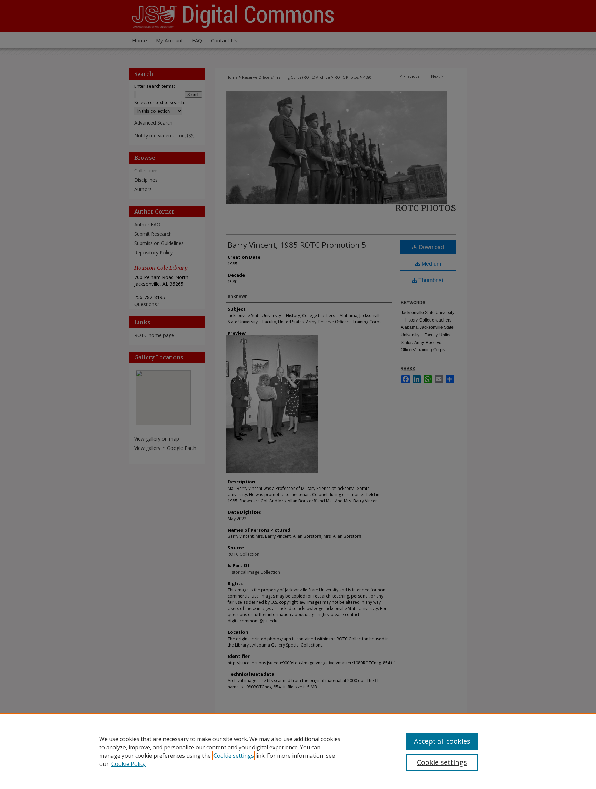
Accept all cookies (442, 741)
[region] (298, 751)
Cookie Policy (128, 764)
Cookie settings (233, 755)
